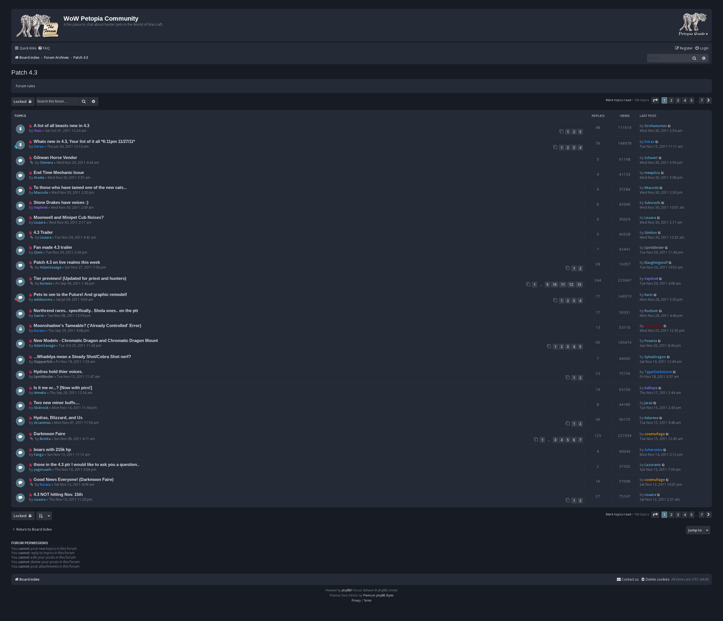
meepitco (652, 172)
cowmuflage (654, 434)
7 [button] (702, 100)
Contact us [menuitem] (630, 579)
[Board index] (38, 25)
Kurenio (46, 283)
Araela (39, 177)
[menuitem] (44, 48)
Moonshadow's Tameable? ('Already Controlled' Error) (87, 325)
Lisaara (39, 222)
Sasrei (39, 315)
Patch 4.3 (24, 72)
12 (571, 284)
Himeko (40, 392)
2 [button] (671, 100)
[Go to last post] (669, 125)
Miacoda (41, 192)
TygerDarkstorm (658, 371)
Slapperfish (43, 361)
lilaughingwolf (656, 262)
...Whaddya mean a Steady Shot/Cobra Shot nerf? (82, 356)
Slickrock (41, 407)
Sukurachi (652, 202)
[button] (655, 100)
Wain (38, 130)
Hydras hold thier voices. (58, 371)
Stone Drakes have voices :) (61, 202)
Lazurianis (652, 464)
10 (555, 284)
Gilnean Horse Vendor (55, 157)
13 (579, 284)
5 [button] (691, 100)
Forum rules (25, 86)
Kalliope (650, 387)
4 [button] (685, 100)
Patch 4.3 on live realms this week (67, 262)
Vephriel (40, 207)
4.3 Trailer (43, 232)
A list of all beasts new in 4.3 (61, 125)
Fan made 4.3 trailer (53, 247)
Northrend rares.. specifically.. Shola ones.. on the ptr (86, 310)
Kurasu (39, 330)
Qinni (38, 252)
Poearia (650, 340)
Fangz (39, 454)
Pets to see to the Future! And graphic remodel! (80, 294)
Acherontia (653, 449)
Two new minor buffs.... (57, 402)
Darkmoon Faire (49, 434)
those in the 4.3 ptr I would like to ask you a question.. (86, 464)
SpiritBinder (654, 247)
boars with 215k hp (52, 449)
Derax (39, 146)
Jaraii (648, 402)
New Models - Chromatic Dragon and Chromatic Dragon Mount (96, 340)
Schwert (651, 157)
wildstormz (43, 299)
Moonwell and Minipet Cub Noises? (69, 217)
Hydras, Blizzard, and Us (58, 417)
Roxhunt (651, 310)
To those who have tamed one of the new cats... (80, 187)
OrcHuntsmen (655, 125)
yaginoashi (42, 469)
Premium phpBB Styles (378, 595)
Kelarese (651, 417)
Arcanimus (42, 422)
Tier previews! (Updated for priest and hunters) (80, 278)
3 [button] (678, 100)
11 (563, 284)
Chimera (46, 162)
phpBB (345, 590)
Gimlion (650, 232)
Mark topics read (618, 100)
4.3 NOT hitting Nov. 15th (58, 494)
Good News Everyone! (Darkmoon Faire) (74, 479)
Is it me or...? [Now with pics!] (63, 387)
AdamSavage (50, 267)
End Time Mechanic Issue (59, 172)
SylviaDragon (655, 356)
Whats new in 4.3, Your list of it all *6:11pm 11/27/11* (84, 141)
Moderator (653, 325)
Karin (648, 294)
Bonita (45, 438)
